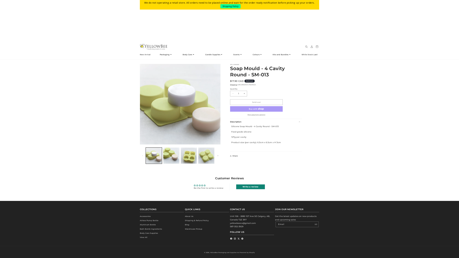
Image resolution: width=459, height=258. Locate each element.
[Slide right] (218, 155)
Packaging (165, 55)
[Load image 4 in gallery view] (206, 156)
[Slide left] (142, 155)
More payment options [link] (256, 115)
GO (316, 224)
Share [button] (235, 156)
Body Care (187, 55)
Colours (256, 55)
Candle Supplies (212, 55)
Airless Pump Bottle (149, 220)
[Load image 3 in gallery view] (189, 156)
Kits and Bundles (281, 55)
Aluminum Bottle (148, 225)
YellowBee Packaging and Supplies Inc (224, 252)
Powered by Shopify (247, 252)
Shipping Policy (231, 6)
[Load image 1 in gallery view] (154, 156)
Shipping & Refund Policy (197, 220)
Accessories (145, 216)
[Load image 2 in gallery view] (171, 156)
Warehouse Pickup (193, 229)
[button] (166, 54)
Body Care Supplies (149, 233)
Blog (187, 225)
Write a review (250, 187)
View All (143, 237)
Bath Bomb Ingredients (151, 229)
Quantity (233, 89)
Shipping (233, 85)
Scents (236, 55)
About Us (189, 216)
